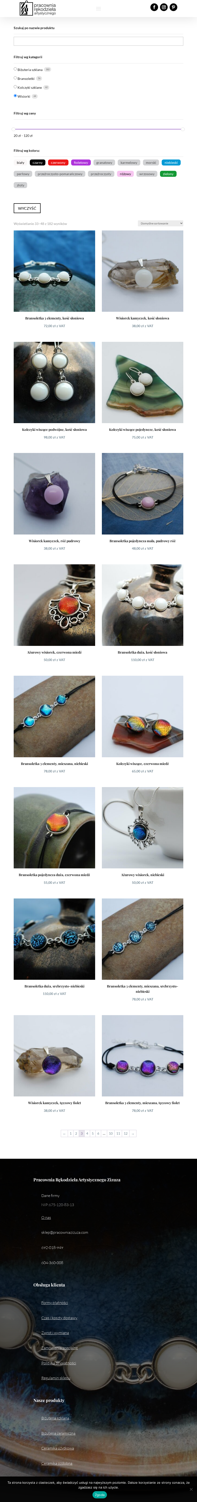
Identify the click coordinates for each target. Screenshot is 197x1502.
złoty (20, 185)
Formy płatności (54, 1302)
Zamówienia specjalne (59, 1347)
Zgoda (100, 1495)
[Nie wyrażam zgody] (191, 1489)
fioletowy (81, 162)
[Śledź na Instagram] (164, 7)
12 (126, 1133)
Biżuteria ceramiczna (58, 1433)
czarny (38, 162)
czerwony (58, 162)
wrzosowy (146, 174)
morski (151, 162)
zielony (168, 174)
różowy (125, 174)
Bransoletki (26, 78)
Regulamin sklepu (55, 1377)
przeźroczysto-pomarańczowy (60, 174)
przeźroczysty (101, 174)
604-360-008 (52, 1262)
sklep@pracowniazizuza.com (64, 1232)
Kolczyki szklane (30, 87)
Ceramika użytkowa (57, 1448)
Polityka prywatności (58, 1363)
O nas (46, 1217)
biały (20, 162)
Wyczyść (27, 208)
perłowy (23, 174)
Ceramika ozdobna (56, 1463)
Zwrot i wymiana (55, 1332)
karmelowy (129, 162)
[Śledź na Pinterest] (173, 7)
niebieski (171, 162)
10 (111, 1133)
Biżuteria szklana (30, 70)
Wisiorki (24, 96)
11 (118, 1133)
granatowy (104, 162)
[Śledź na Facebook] (154, 7)
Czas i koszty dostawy (59, 1317)
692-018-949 (52, 1247)
